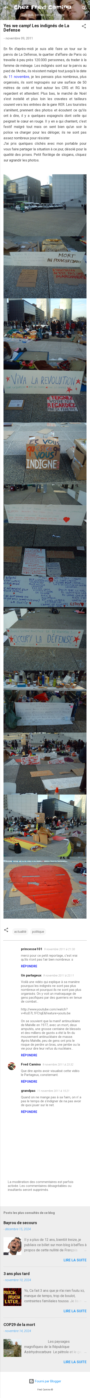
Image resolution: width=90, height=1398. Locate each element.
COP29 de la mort (19, 1324)
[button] (84, 27)
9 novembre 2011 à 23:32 (58, 1064)
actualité (20, 932)
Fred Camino (31, 1064)
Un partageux (31, 975)
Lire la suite (75, 1260)
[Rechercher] (84, 8)
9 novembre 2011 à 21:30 (59, 949)
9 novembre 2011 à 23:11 (58, 975)
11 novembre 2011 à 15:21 (53, 1090)
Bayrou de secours (20, 1222)
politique (38, 932)
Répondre (29, 966)
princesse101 (31, 949)
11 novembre (19, 77)
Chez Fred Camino (42, 7)
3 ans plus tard (16, 1273)
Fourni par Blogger (47, 1381)
